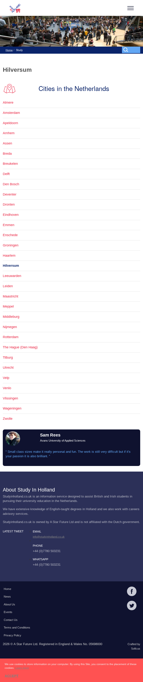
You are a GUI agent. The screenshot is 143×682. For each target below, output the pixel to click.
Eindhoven (11, 215)
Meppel (8, 306)
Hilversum (11, 265)
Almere (8, 102)
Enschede (10, 235)
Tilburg (8, 357)
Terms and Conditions (17, 627)
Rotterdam (10, 337)
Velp (6, 378)
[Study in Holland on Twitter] (131, 606)
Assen (7, 143)
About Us (9, 604)
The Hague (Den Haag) (20, 347)
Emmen (8, 225)
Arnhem (9, 133)
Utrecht (8, 367)
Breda (7, 153)
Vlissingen (10, 398)
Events (8, 612)
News (7, 596)
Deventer (9, 194)
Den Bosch (11, 184)
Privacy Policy (12, 635)
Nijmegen (10, 327)
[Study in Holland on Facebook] (131, 592)
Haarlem (9, 255)
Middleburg (11, 317)
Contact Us (11, 619)
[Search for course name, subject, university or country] (131, 49)
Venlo (7, 388)
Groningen (10, 245)
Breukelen (10, 164)
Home (9, 50)
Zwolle (7, 418)
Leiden (8, 286)
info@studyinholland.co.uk (49, 536)
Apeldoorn (10, 123)
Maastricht (10, 296)
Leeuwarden (12, 276)
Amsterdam (11, 113)
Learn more (22, 667)
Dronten (9, 204)
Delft (6, 174)
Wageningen (12, 408)
